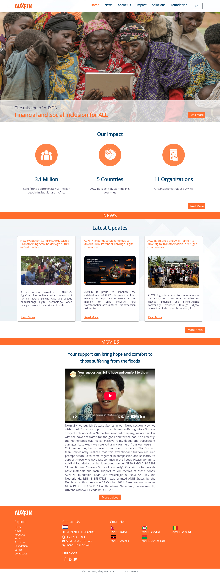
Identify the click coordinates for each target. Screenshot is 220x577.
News (108, 5)
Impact (141, 5)
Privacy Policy (131, 571)
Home (95, 5)
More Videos (110, 497)
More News (195, 330)
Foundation (179, 5)
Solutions (158, 5)
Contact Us (21, 553)
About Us (124, 5)
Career (18, 549)
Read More (197, 115)
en (196, 6)
